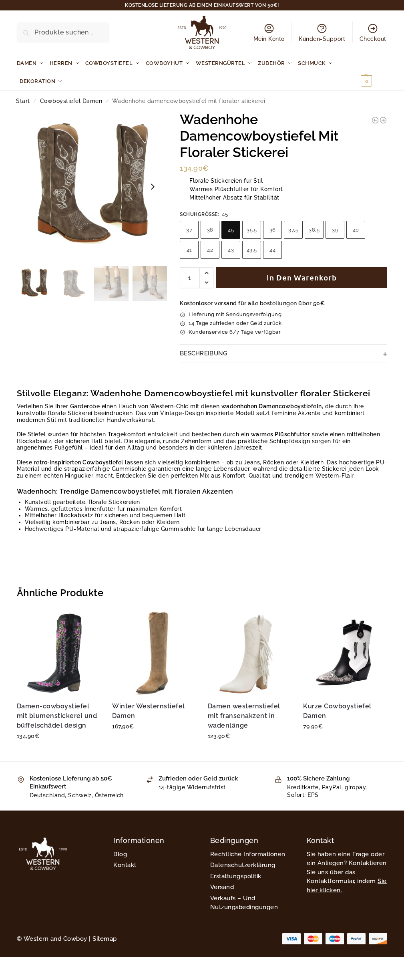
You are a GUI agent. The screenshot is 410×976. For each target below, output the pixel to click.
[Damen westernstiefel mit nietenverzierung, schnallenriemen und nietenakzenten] (383, 120)
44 (272, 250)
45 (231, 230)
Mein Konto (269, 39)
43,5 (252, 250)
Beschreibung (204, 353)
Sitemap (104, 938)
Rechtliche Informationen (247, 854)
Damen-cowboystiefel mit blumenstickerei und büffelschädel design (57, 715)
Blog (120, 854)
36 (272, 230)
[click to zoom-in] (92, 186)
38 (210, 230)
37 (189, 230)
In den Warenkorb (302, 277)
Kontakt (125, 865)
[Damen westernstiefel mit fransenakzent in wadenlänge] (249, 653)
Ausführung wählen (58, 753)
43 (231, 250)
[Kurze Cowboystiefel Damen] (345, 653)
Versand (222, 887)
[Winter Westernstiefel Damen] (154, 653)
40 (356, 230)
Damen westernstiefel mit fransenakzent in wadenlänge (244, 715)
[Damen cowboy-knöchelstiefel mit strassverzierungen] (375, 120)
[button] (373, 72)
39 (335, 230)
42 (210, 250)
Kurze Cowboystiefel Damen (337, 711)
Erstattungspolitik (235, 876)
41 (189, 250)
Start (23, 101)
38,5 (314, 230)
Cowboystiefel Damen (71, 101)
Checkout (373, 39)
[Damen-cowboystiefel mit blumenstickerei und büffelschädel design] (58, 653)
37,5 (293, 230)
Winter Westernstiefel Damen (148, 711)
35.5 (252, 230)
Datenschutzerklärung (242, 865)
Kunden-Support (322, 39)
